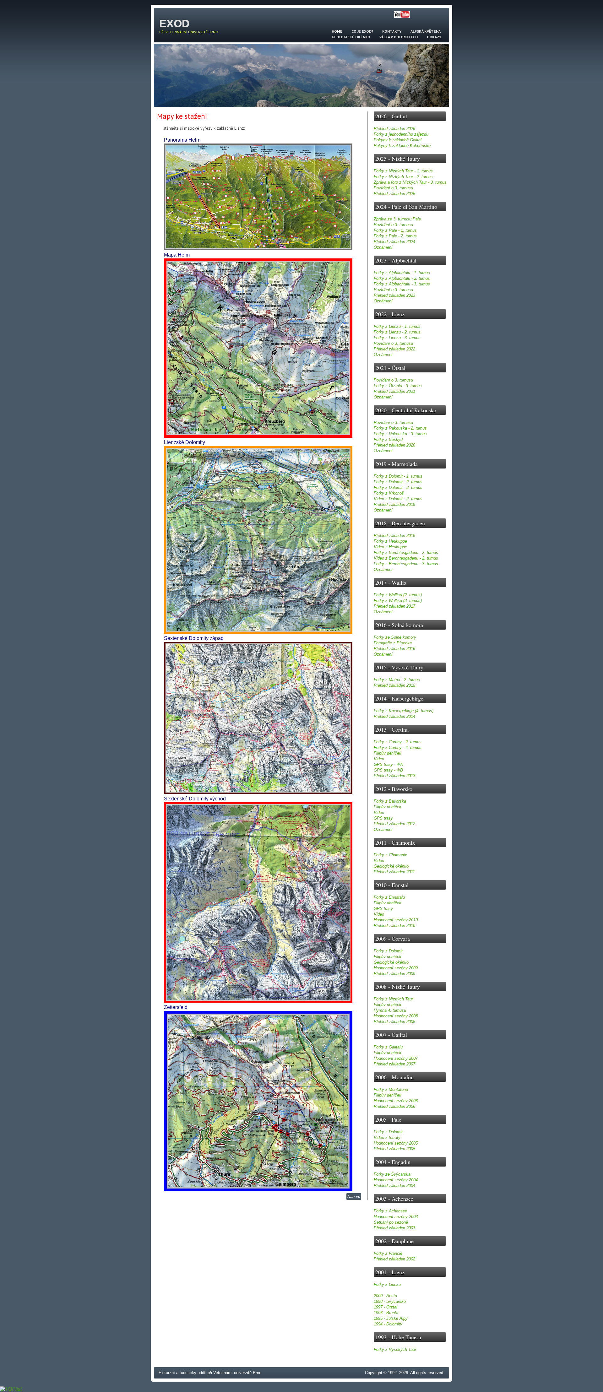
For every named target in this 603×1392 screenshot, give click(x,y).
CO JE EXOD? (362, 31)
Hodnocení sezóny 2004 (396, 1180)
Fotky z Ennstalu (389, 897)
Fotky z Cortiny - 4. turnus (397, 747)
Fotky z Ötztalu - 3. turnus (398, 385)
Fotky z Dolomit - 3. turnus (398, 487)
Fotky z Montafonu (391, 1089)
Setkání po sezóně (391, 1222)
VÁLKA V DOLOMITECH (398, 37)
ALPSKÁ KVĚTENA (425, 31)
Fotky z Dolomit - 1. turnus (398, 476)
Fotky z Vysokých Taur (395, 1349)
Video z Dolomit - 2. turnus (398, 498)
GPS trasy (383, 818)
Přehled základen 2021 (394, 391)
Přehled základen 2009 (394, 973)
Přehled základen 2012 (394, 823)
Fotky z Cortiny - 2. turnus (397, 741)
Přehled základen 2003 (394, 1228)
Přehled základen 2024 (394, 241)
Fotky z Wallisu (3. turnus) (398, 600)
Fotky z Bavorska (390, 801)
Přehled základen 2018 (394, 535)
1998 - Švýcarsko (390, 1301)
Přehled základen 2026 (394, 128)
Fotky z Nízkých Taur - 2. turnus (403, 176)
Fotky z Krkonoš (389, 493)
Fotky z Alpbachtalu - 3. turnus (402, 284)
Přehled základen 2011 (394, 871)
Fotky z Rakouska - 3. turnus (400, 433)
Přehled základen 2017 (394, 606)
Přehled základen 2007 (394, 1064)
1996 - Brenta (386, 1312)
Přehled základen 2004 (394, 1185)
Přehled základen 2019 (394, 504)
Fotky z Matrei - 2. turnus (397, 679)
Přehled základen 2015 (394, 685)
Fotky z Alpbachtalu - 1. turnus (402, 272)
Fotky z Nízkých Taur (393, 999)
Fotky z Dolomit (388, 951)
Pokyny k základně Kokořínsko (402, 145)
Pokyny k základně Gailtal (397, 140)
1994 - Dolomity (388, 1324)
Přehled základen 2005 (394, 1148)
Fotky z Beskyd (388, 439)
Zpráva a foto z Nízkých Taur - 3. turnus (410, 182)
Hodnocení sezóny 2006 (396, 1100)
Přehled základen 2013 (394, 775)
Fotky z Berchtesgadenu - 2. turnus (406, 552)
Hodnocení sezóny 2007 (396, 1058)
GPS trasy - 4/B (388, 770)
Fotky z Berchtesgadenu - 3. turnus (406, 563)
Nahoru (353, 1196)
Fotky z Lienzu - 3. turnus (397, 337)
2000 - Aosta (385, 1295)
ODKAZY (434, 37)
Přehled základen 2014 (394, 716)
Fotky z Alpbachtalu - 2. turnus (402, 278)
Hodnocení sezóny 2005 (396, 1143)
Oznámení (383, 247)
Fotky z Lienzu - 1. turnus (397, 326)
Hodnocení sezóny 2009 (396, 968)
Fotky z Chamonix (390, 855)
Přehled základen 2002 (394, 1259)
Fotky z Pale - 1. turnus (395, 230)
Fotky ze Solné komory (395, 637)
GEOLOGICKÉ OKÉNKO (351, 37)
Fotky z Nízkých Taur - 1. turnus (403, 171)
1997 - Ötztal (385, 1307)
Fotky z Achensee (390, 1211)
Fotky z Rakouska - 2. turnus (400, 428)
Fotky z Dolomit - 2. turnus (398, 481)
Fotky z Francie (388, 1253)
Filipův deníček (387, 753)
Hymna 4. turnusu (390, 1010)
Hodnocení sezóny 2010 (396, 920)
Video (379, 758)
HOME (337, 31)
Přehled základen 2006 (394, 1106)
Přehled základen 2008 (394, 1021)
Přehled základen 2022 (394, 349)
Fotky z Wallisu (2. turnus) (398, 595)
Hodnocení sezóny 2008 (396, 1016)
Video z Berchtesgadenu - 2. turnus (406, 558)
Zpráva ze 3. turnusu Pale (397, 219)
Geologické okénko (391, 866)
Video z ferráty (387, 1137)
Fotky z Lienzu (387, 1284)
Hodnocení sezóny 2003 (396, 1216)
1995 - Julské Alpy (391, 1318)
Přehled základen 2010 (394, 925)
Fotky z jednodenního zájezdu (401, 134)
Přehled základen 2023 (394, 295)
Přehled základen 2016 (394, 648)
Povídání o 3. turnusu (393, 188)
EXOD (174, 23)
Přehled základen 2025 (394, 193)
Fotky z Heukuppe (390, 541)
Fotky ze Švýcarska (392, 1174)
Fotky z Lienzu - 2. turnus (397, 332)
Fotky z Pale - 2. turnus (395, 236)
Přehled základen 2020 (394, 445)
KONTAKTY (391, 31)
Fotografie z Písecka (393, 643)
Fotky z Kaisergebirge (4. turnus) (403, 710)
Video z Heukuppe (390, 546)
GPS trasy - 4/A (388, 764)
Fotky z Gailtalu (388, 1047)
